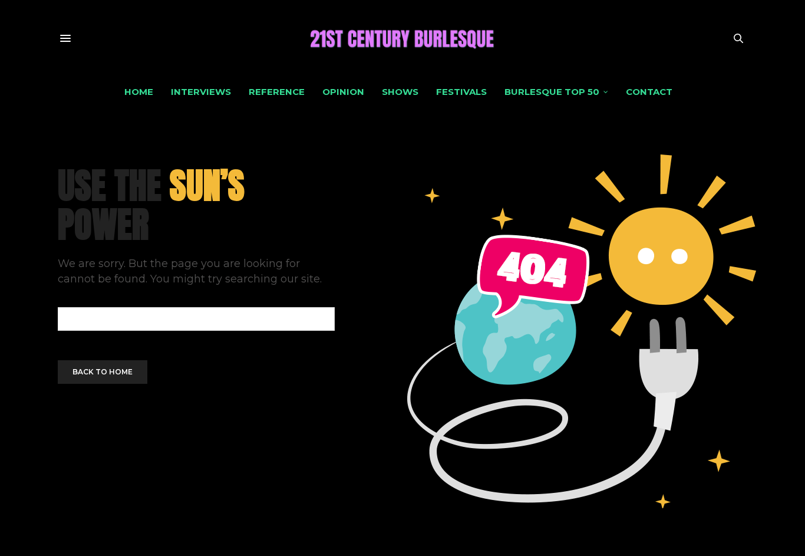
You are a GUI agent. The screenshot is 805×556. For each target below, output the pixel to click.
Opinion (343, 91)
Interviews (201, 91)
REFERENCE (277, 91)
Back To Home (102, 371)
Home (138, 91)
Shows (400, 91)
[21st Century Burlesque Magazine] (402, 38)
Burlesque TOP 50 (551, 91)
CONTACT (649, 91)
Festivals (461, 91)
